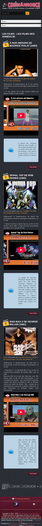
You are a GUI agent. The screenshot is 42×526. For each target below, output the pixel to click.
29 (31, 486)
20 (18, 486)
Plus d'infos (33, 167)
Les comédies (24, 211)
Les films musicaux (21, 213)
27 (24, 486)
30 (34, 486)
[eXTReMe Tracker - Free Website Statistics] (16, 506)
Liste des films (34, 513)
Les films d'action (24, 357)
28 (27, 486)
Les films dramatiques (14, 81)
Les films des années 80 (24, 359)
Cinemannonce (23, 513)
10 (14, 486)
